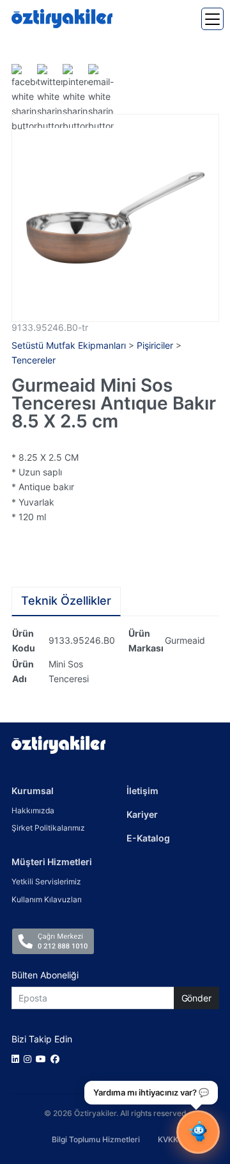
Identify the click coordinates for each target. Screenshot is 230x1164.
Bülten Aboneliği (45, 974)
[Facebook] (57, 1059)
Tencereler (34, 360)
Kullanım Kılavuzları (47, 899)
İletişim (142, 790)
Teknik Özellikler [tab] (66, 600)
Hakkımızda (33, 810)
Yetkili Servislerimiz (46, 881)
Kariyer (142, 814)
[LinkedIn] (18, 1059)
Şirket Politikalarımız (48, 828)
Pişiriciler (155, 345)
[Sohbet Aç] (198, 1132)
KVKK (168, 1139)
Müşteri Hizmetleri (52, 861)
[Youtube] (43, 1059)
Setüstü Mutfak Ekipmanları (69, 345)
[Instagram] (30, 1059)
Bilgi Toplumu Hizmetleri (96, 1139)
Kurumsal (33, 790)
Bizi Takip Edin (42, 1038)
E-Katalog (148, 838)
